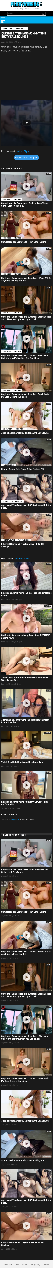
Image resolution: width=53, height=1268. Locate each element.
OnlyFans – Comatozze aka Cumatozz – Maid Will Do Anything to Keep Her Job (26, 279)
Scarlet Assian (8, 465)
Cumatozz (17, 199)
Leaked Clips (22, 151)
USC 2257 (8, 1265)
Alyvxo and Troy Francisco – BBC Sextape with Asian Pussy (26, 506)
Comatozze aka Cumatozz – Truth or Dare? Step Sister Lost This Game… (24, 204)
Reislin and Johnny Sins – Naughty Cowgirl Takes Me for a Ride (24, 803)
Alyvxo (5, 501)
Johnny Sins (22, 558)
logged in (15, 819)
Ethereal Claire (9, 540)
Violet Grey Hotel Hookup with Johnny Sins (22, 762)
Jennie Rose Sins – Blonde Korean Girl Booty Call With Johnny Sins (24, 679)
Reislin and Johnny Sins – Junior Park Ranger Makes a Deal (26, 594)
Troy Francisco (16, 501)
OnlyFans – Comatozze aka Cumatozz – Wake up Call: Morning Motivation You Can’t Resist (24, 357)
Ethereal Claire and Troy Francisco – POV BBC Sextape (22, 545)
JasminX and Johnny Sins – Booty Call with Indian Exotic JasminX (25, 721)
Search (43, 14)
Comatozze (7, 199)
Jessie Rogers (20, 429)
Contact (46, 1265)
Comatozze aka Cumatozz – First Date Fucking (23, 242)
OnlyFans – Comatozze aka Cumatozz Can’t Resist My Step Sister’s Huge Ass (25, 395)
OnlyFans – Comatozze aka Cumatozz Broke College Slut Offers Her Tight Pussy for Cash (26, 318)
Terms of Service (21, 1265)
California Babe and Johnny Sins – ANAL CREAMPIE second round (25, 636)
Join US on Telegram (27, 157)
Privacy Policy (35, 1265)
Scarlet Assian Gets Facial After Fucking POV (22, 469)
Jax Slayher (7, 429)
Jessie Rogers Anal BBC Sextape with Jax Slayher (25, 433)
